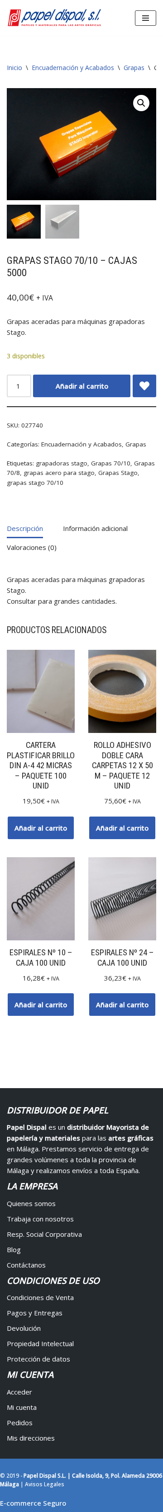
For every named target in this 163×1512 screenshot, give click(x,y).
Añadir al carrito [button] (40, 827)
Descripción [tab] (25, 528)
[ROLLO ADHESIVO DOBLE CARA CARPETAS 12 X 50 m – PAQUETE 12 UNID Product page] (122, 691)
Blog (14, 1249)
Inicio (14, 67)
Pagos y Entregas (34, 1312)
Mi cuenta (22, 1407)
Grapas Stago (118, 473)
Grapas (134, 67)
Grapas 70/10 (110, 463)
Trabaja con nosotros (40, 1218)
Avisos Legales (44, 1484)
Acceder (19, 1391)
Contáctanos (26, 1264)
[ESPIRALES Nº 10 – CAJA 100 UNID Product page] (41, 899)
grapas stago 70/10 (35, 483)
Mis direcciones (31, 1437)
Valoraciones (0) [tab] (32, 547)
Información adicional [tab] (95, 528)
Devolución (24, 1328)
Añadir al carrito (82, 385)
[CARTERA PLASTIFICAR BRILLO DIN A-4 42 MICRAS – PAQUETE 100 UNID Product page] (41, 691)
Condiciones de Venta (40, 1297)
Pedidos (20, 1422)
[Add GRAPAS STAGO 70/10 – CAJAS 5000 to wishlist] (144, 386)
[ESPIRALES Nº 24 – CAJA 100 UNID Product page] (122, 899)
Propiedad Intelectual (40, 1343)
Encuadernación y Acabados (73, 67)
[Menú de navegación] (145, 18)
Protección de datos (38, 1358)
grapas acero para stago (59, 473)
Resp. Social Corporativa (44, 1234)
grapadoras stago (61, 463)
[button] (141, 103)
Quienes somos (31, 1203)
